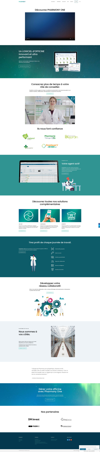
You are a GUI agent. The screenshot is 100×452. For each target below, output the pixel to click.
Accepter (83, 449)
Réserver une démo (50, 399)
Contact (71, 1)
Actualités (64, 1)
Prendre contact (22, 348)
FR (79, 1)
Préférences (95, 449)
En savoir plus (50, 93)
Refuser (89, 449)
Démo (76, 1)
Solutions (53, 1)
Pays (68, 1)
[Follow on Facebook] (69, 440)
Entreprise (59, 1)
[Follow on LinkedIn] (67, 440)
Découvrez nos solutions (24, 66)
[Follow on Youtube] (71, 440)
